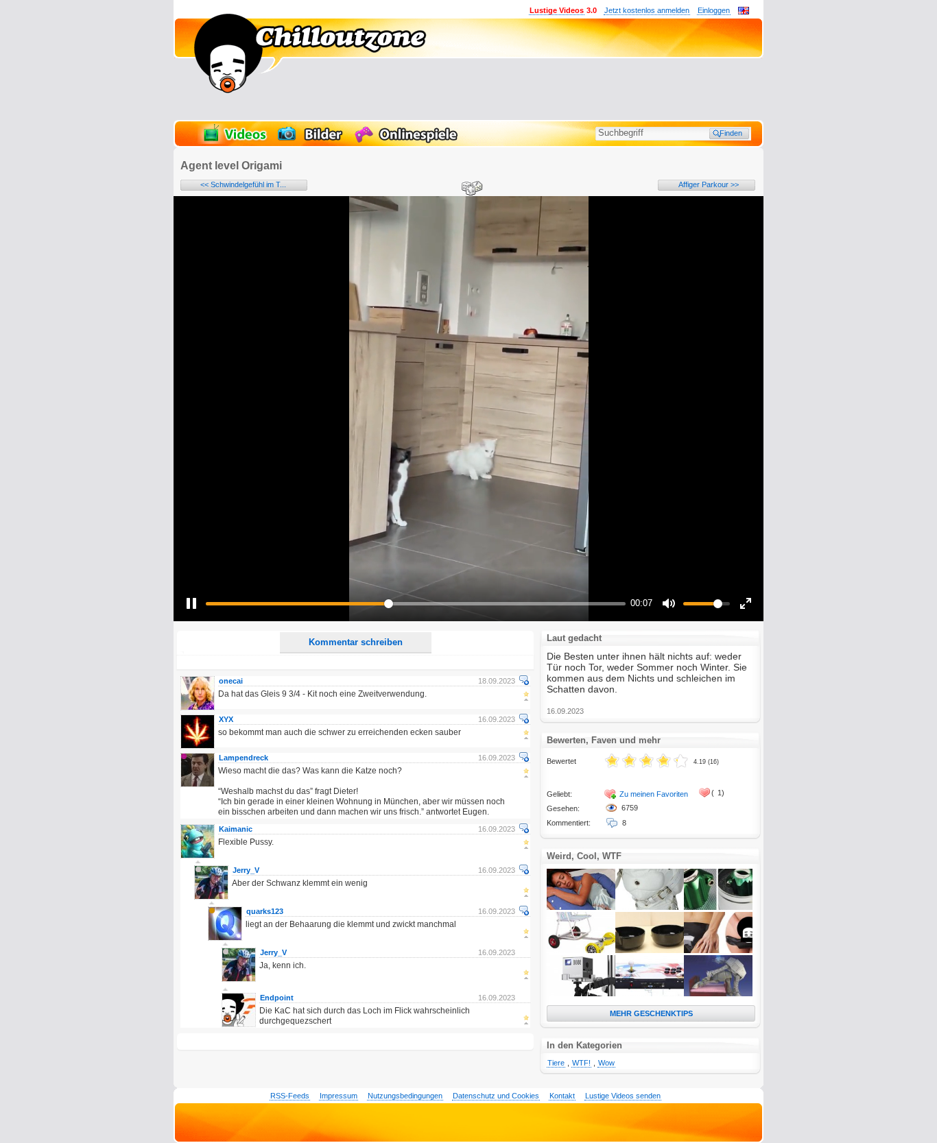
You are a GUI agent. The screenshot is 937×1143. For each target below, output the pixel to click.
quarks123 (264, 911)
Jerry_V (246, 870)
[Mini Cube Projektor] (581, 993)
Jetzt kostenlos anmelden (646, 10)
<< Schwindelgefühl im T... (243, 184)
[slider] (416, 603)
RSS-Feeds (289, 1096)
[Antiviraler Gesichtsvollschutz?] (649, 907)
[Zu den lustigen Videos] (234, 141)
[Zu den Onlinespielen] (408, 141)
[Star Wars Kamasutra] (718, 993)
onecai (231, 681)
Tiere (556, 1063)
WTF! (581, 1063)
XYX (226, 719)
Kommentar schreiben (356, 642)
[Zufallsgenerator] (470, 189)
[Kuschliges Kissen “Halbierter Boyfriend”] (581, 907)
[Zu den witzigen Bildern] (311, 141)
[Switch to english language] (743, 12)
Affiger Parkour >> (708, 184)
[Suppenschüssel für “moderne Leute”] (649, 950)
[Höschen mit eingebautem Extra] (718, 950)
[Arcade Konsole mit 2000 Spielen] (649, 993)
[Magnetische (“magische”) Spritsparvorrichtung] (718, 907)
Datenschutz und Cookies (496, 1096)
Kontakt (562, 1096)
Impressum (338, 1096)
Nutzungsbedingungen (405, 1096)
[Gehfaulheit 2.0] (581, 950)
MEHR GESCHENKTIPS (651, 1013)
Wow (606, 1063)
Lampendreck (243, 758)
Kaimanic (235, 829)
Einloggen (714, 10)
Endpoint (277, 998)
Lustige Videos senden (623, 1096)
